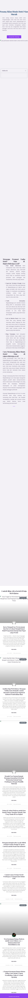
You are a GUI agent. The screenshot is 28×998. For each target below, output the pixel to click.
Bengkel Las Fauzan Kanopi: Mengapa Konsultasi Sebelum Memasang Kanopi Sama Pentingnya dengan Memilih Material (14, 779)
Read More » (14, 649)
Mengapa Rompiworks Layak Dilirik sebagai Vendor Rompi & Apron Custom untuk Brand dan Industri (14, 844)
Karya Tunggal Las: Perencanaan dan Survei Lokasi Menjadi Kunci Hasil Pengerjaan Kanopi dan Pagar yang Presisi (14, 629)
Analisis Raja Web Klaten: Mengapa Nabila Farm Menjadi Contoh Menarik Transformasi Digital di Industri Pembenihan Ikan (14, 691)
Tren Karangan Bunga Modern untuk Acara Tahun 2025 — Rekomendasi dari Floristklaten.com (14, 941)
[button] (25, 70)
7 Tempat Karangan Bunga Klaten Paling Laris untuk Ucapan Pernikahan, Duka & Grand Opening (14, 974)
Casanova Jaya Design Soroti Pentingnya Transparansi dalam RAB (14, 876)
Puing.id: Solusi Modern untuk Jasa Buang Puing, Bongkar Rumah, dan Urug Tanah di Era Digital (14, 812)
